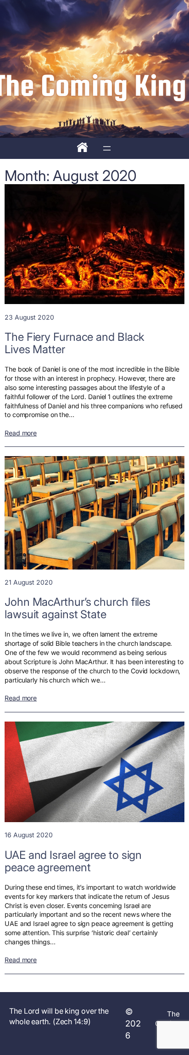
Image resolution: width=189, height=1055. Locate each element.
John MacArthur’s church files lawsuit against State (77, 608)
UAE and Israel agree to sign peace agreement (73, 861)
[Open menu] (106, 148)
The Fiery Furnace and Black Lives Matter (75, 343)
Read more (21, 433)
